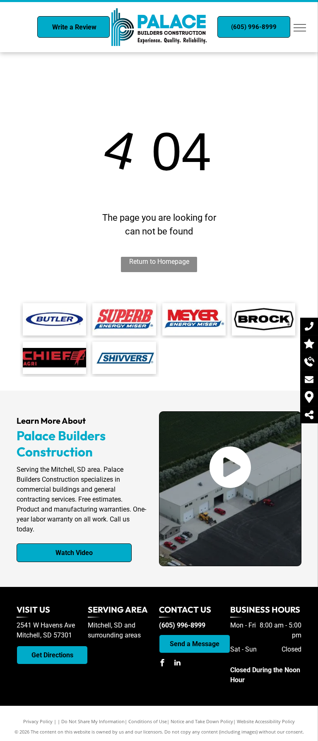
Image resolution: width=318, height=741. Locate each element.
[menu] (300, 28)
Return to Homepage (159, 262)
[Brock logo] (263, 319)
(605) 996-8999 (182, 625)
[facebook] (162, 663)
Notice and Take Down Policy (202, 721)
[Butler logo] (54, 319)
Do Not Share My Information (93, 721)
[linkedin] (177, 663)
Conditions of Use (147, 721)
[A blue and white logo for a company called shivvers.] (124, 358)
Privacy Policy (38, 721)
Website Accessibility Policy (266, 721)
